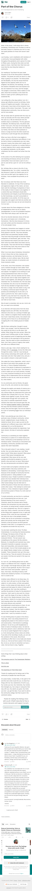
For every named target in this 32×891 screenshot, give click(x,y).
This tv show (5, 663)
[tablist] (7, 729)
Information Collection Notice (18, 867)
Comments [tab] (4, 729)
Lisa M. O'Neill (8, 12)
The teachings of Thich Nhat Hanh (11, 670)
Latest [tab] (6, 824)
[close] (27, 840)
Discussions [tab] (12, 824)
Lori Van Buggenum (9, 743)
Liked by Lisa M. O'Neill (10, 745)
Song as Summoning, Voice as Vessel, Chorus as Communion (10, 829)
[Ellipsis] (30, 743)
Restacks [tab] (11, 729)
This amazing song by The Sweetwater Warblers (15, 659)
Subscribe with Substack (17, 863)
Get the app (23, 884)
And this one (5, 666)
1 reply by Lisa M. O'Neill (12, 810)
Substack (8, 888)
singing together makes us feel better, (18, 404)
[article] (16, 832)
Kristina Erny (7, 765)
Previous (6, 719)
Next (27, 719)
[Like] (2, 17)
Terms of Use (23, 866)
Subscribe (23, 2)
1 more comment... (5, 816)
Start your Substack (12, 884)
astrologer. (14, 350)
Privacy (15, 880)
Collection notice (26, 880)
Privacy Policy (16, 869)
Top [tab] (3, 824)
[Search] (29, 824)
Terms (19, 880)
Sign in (29, 2)
